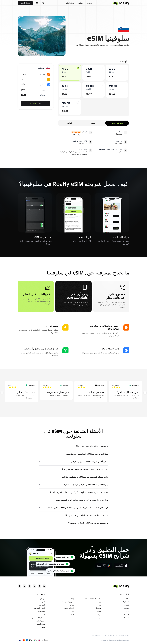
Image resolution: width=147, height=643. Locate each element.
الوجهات (89, 3)
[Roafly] (121, 3)
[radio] (78, 68)
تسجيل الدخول (25, 3)
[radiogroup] (93, 89)
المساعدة (81, 3)
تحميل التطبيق (69, 3)
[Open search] (43, 3)
